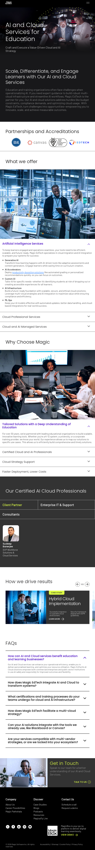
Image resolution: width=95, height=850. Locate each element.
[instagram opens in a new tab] (24, 827)
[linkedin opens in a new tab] (19, 827)
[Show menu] (87, 2)
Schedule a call (69, 804)
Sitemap (55, 844)
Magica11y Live (40, 818)
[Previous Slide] (77, 584)
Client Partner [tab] (12, 505)
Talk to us (80, 782)
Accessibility (45, 844)
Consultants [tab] (11, 514)
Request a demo (70, 808)
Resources (38, 815)
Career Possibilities (15, 808)
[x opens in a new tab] (8, 827)
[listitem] (16, 142)
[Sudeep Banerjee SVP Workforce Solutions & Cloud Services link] (11, 533)
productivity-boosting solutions (28, 272)
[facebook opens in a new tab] (13, 827)
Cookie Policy (65, 844)
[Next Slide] (87, 584)
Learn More (54, 619)
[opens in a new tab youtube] (30, 827)
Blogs (36, 808)
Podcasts (38, 811)
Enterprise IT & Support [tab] (57, 505)
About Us (10, 804)
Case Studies (40, 804)
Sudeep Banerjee (8, 545)
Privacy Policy (77, 844)
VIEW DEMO (67, 834)
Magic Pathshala (14, 811)
